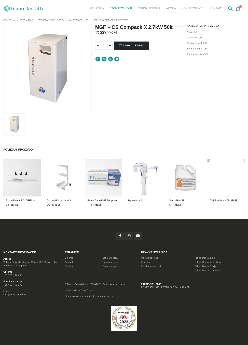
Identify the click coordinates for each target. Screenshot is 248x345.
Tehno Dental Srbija (205, 266)
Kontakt (216, 8)
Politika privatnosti (151, 266)
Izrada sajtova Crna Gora (78, 290)
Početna (69, 266)
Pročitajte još (158, 165)
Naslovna (96, 8)
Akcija (171, 8)
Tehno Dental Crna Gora (208, 262)
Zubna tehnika (149, 8)
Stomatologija (121, 8)
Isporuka (146, 262)
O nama (69, 258)
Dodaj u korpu (133, 45)
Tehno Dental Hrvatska (207, 270)
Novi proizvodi (193, 8)
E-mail (116, 59)
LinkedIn (110, 59)
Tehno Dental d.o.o (205, 258)
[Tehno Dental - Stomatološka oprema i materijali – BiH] (24, 8)
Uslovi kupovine (149, 258)
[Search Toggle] (230, 8)
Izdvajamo (192, 37)
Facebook (98, 59)
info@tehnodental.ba (14, 294)
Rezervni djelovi (111, 266)
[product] (22, 177)
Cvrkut (104, 59)
